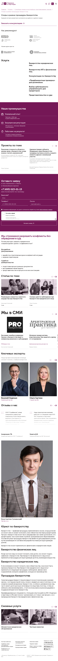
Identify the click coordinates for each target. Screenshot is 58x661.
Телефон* (4, 201)
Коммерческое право (20, 645)
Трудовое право (34, 643)
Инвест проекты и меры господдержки (36, 646)
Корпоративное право (21, 647)
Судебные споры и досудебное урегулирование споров (7, 645)
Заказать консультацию (11, 23)
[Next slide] (55, 405)
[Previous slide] (51, 405)
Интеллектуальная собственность (20, 642)
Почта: (32, 201)
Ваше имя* (5, 195)
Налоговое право (34, 641)
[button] (53, 146)
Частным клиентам (6, 641)
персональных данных (46, 209)
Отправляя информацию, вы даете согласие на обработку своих (27, 209)
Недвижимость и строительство (5, 649)
